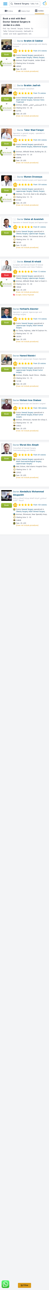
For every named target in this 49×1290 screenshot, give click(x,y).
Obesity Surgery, (22, 233)
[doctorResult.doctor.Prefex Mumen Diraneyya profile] (6, 180)
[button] (24, 4)
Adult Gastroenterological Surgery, (29, 461)
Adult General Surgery (37, 511)
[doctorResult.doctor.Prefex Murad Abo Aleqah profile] (6, 448)
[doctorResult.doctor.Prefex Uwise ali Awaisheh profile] (6, 223)
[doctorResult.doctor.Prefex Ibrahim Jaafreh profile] (6, 89)
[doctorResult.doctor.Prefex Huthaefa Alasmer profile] (6, 312)
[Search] (25, 4)
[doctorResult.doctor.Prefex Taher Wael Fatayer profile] (6, 133)
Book (6, 54)
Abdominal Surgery (40, 146)
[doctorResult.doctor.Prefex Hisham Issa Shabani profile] (6, 404)
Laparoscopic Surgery (37, 233)
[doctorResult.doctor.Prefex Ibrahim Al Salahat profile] (6, 44)
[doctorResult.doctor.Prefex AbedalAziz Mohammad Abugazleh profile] (6, 495)
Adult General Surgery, (24, 99)
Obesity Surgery (39, 57)
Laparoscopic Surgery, (24, 57)
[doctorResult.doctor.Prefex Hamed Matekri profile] (6, 359)
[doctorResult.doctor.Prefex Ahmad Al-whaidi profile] (6, 265)
